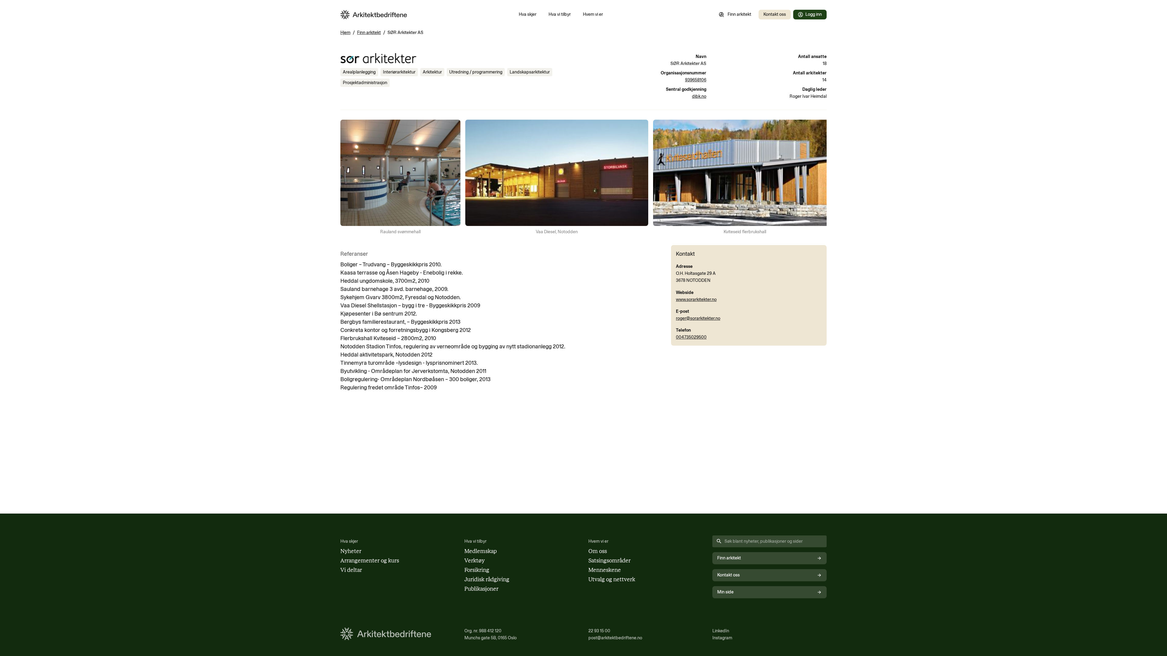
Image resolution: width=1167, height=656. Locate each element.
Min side (725, 592)
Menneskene (604, 570)
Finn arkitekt (739, 14)
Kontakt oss (774, 14)
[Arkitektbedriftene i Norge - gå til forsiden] (373, 14)
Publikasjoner (481, 589)
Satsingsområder (609, 560)
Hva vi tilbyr (560, 14)
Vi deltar (351, 570)
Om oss (597, 551)
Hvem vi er (593, 14)
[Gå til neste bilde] (818, 178)
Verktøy (474, 560)
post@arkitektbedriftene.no (615, 638)
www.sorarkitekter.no (696, 299)
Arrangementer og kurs (369, 560)
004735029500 (691, 337)
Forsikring (476, 570)
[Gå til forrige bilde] (349, 178)
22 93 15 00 (599, 631)
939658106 (695, 80)
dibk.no (699, 96)
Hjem (345, 32)
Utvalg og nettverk (611, 579)
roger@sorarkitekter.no (698, 318)
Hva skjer (527, 14)
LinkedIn (720, 631)
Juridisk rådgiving (486, 579)
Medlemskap (480, 551)
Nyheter (350, 551)
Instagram (722, 638)
